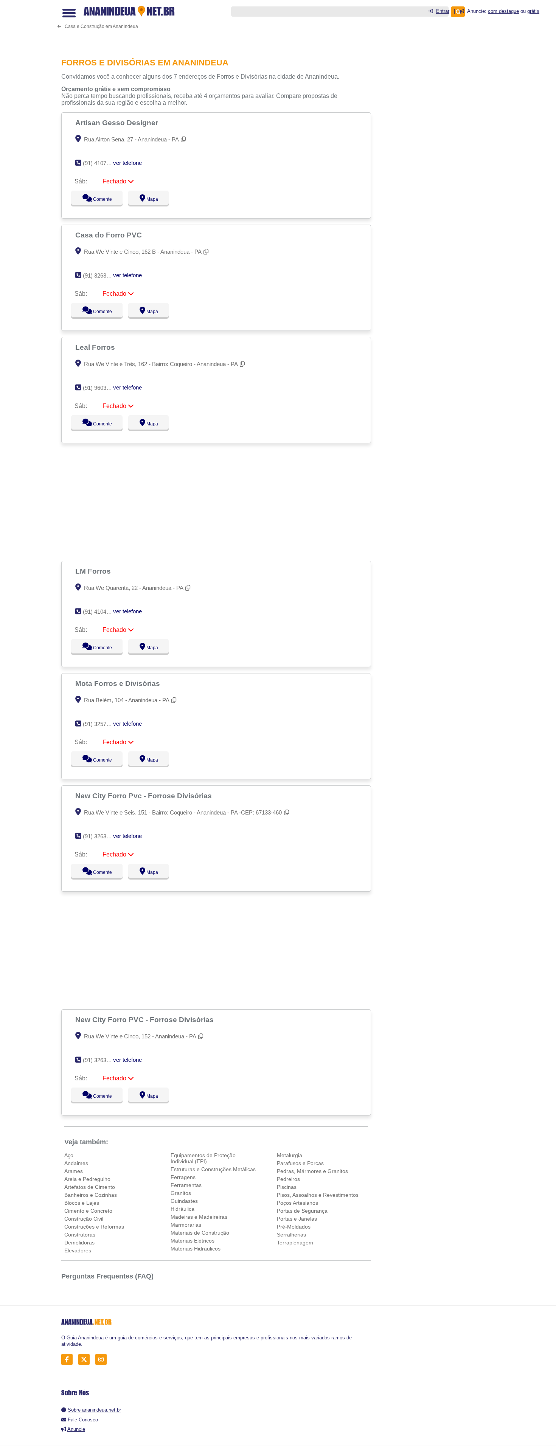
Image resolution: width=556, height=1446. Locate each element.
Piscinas (287, 1187)
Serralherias (291, 1235)
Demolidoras (79, 1243)
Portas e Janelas (297, 1219)
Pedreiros (288, 1179)
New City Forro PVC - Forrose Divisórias (145, 1019)
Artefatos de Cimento (89, 1187)
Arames (73, 1171)
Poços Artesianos (297, 1203)
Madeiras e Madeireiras (199, 1217)
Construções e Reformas (94, 1227)
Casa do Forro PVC (109, 235)
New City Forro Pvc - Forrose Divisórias (144, 795)
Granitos (181, 1193)
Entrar (442, 11)
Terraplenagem (295, 1243)
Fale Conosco (83, 1420)
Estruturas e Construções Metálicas (213, 1169)
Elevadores (77, 1250)
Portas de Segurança (302, 1211)
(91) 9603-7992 (101, 388)
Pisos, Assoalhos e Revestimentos (318, 1195)
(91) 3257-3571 (101, 724)
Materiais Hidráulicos (196, 1249)
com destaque (503, 11)
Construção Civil (83, 1219)
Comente (97, 199)
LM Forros (94, 571)
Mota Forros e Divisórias (118, 683)
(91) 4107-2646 (101, 163)
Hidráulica (182, 1209)
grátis (533, 11)
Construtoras (79, 1235)
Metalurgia (289, 1155)
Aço (68, 1155)
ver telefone (127, 163)
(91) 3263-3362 (101, 1060)
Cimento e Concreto (88, 1211)
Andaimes (76, 1163)
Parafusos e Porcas (300, 1163)
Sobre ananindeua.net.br (94, 1410)
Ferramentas (186, 1185)
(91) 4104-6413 (101, 611)
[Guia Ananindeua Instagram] (103, 1359)
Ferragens (183, 1177)
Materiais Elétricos (192, 1241)
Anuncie (76, 1429)
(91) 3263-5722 (101, 836)
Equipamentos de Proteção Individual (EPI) (203, 1158)
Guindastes (184, 1201)
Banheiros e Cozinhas (90, 1195)
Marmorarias (186, 1225)
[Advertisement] (220, 24)
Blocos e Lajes (81, 1203)
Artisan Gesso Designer (117, 122)
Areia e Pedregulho (87, 1179)
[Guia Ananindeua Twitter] (86, 1359)
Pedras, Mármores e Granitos (312, 1171)
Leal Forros (96, 347)
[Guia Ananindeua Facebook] (69, 1359)
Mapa (150, 199)
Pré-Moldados (294, 1227)
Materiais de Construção (200, 1233)
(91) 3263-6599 (101, 275)
